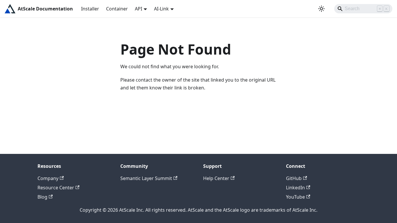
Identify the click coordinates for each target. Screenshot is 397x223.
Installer (90, 9)
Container (117, 9)
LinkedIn (295, 187)
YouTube (295, 197)
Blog (42, 197)
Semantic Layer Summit (146, 178)
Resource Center (55, 187)
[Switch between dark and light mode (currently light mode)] (321, 8)
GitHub (294, 178)
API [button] (138, 9)
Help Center (216, 178)
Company (47, 178)
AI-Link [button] (161, 9)
